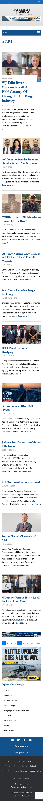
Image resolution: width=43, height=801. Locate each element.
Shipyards (7, 715)
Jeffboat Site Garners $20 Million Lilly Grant (21, 444)
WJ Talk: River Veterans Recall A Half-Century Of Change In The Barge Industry (21, 67)
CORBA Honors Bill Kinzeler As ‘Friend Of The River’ (21, 219)
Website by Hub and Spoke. (21, 778)
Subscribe (22, 761)
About (14, 761)
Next (32, 643)
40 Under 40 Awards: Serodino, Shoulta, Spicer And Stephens (21, 145)
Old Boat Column (10, 700)
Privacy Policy (7, 771)
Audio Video (7, 78)
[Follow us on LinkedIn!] (24, 740)
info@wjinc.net (21, 752)
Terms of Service (20, 771)
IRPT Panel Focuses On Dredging (21, 334)
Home (7, 761)
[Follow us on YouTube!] (30, 740)
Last (39, 643)
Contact (25, 766)
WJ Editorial (8, 695)
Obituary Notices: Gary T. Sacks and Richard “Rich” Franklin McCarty (21, 257)
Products (7, 725)
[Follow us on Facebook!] (12, 740)
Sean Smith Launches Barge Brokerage (18, 292)
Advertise (8, 766)
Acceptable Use (35, 771)
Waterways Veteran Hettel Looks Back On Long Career (21, 584)
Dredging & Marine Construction (16, 710)
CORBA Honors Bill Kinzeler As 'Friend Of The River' (21, 203)
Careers (17, 766)
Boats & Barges (10, 705)
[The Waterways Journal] (21, 11)
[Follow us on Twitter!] (18, 740)
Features (7, 691)
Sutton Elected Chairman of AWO (21, 522)
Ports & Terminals (11, 720)
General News (9, 730)
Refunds (33, 766)
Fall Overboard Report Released (21, 482)
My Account (32, 761)
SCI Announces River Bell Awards (21, 392)
